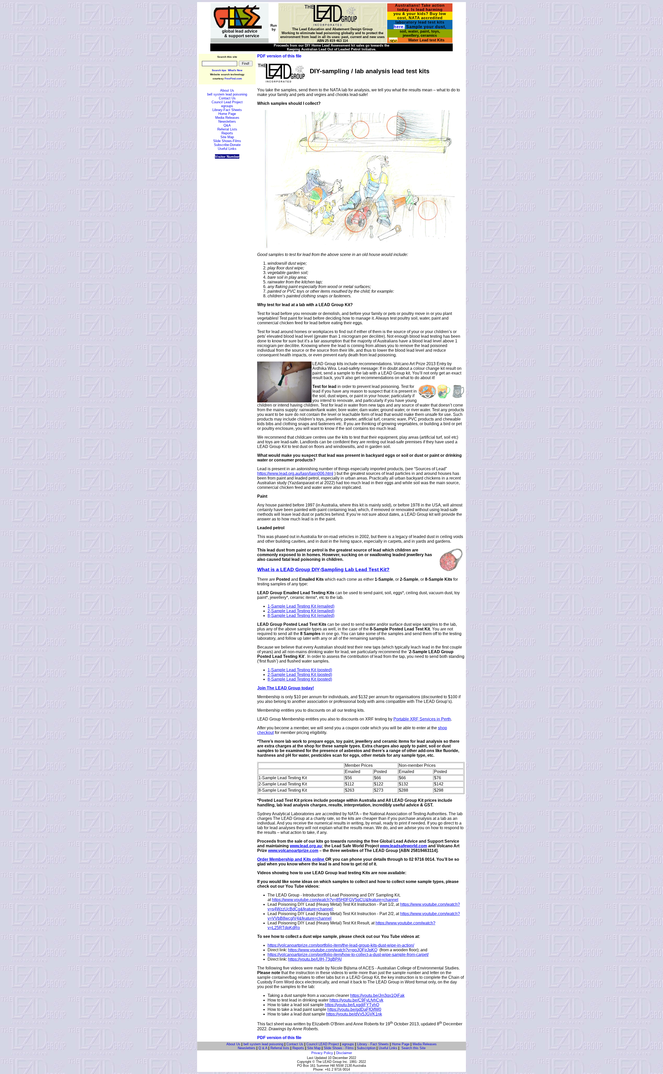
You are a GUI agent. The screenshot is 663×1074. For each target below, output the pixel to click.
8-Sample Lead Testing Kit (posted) (300, 679)
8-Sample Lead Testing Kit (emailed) (301, 615)
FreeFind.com (233, 78)
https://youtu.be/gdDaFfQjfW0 (354, 1009)
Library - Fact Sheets (373, 1044)
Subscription (366, 1048)
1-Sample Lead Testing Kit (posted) (300, 670)
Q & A (262, 1048)
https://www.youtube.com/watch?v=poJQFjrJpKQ (332, 950)
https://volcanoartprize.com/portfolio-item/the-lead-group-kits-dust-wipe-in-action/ (341, 945)
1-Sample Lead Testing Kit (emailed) (301, 606)
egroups (348, 1044)
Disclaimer (344, 1053)
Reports (298, 1048)
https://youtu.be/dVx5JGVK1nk (354, 1014)
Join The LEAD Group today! (285, 688)
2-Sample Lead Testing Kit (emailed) (301, 611)
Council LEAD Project (322, 1044)
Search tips (219, 70)
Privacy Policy (322, 1053)
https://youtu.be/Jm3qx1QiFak (377, 995)
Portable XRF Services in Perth (422, 719)
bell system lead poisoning (263, 1044)
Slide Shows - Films (339, 1048)
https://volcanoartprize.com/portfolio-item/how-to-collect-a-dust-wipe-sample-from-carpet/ (348, 954)
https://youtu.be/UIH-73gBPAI (315, 959)
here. (399, 27)
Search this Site (413, 1048)
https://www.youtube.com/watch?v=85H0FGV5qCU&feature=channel (335, 900)
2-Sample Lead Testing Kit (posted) (300, 674)
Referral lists (279, 1048)
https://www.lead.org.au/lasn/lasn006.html (295, 473)
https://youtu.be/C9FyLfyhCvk (356, 1000)
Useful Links (388, 1048)
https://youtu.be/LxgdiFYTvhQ (352, 1005)
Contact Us (294, 1044)
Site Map (314, 1048)
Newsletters (246, 1048)
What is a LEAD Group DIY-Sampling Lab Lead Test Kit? (323, 569)
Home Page (400, 1044)
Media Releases (425, 1044)
